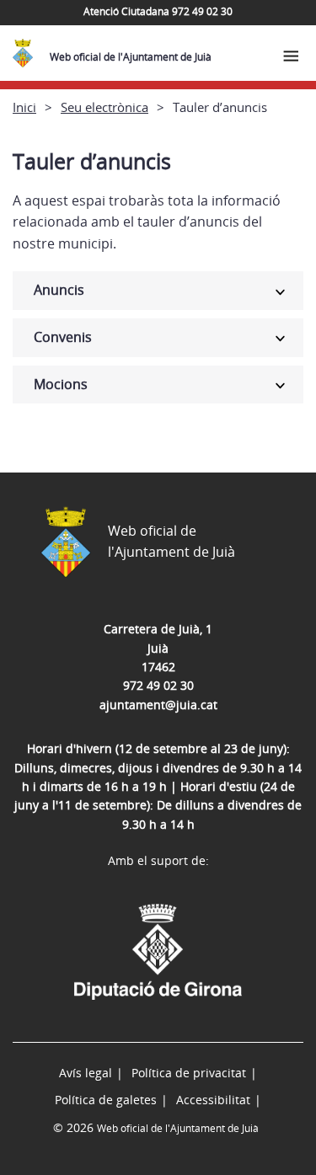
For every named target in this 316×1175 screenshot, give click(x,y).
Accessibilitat (213, 1100)
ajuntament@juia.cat (158, 705)
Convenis (63, 337)
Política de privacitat (188, 1073)
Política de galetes (106, 1100)
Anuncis (59, 289)
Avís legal (85, 1073)
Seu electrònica (104, 107)
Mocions (61, 384)
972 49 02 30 (158, 685)
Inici (24, 107)
